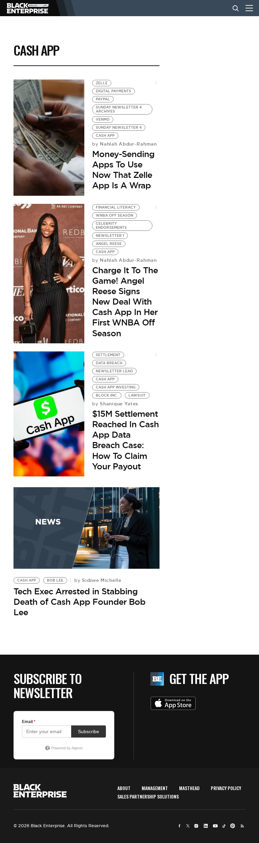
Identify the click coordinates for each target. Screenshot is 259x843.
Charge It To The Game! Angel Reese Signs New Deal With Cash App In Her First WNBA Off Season (125, 302)
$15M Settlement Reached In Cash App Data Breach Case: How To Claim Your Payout (125, 440)
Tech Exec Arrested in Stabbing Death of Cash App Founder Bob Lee (79, 602)
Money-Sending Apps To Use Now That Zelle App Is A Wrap (123, 170)
